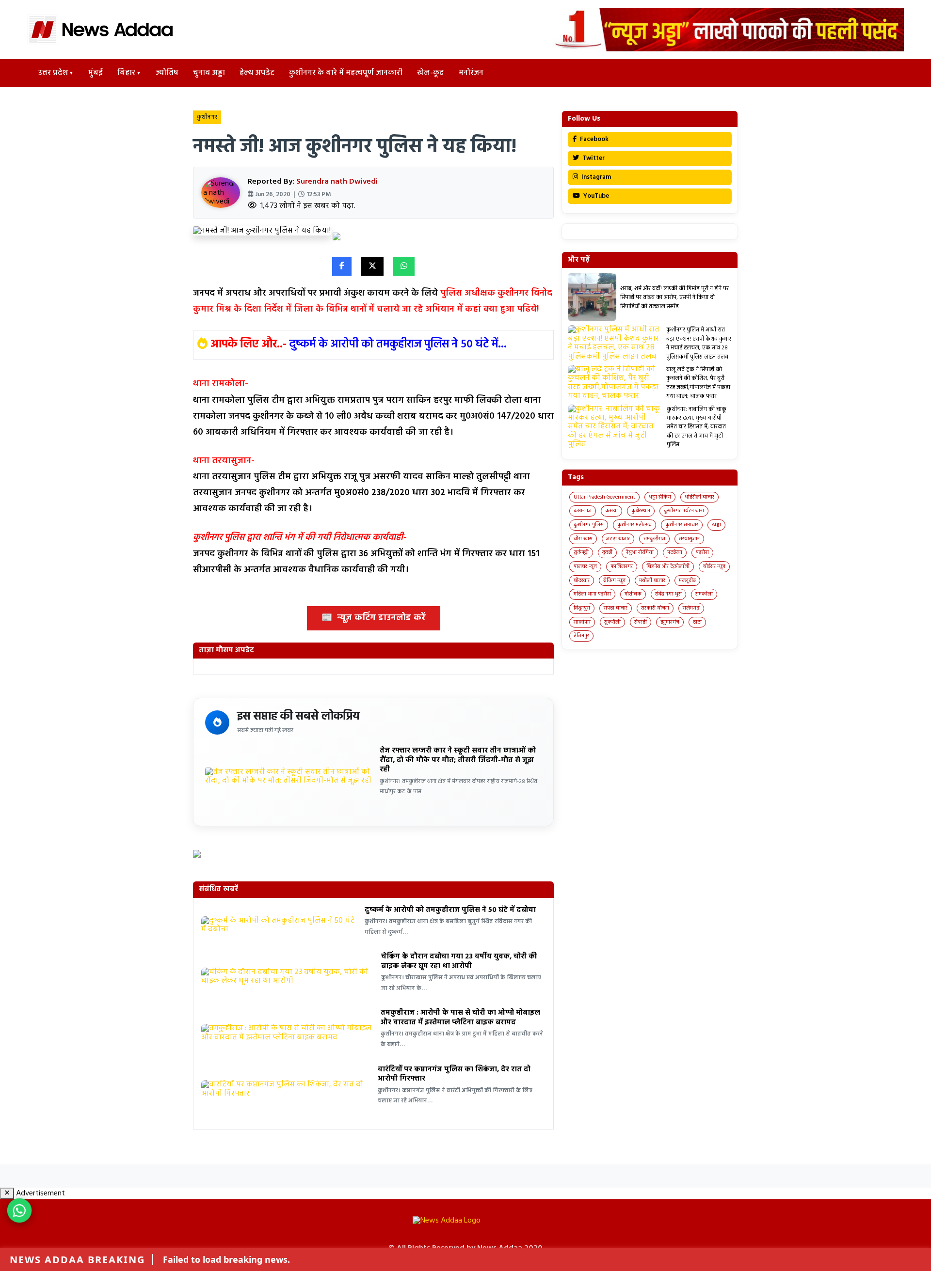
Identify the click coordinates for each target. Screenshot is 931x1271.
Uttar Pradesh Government (604, 497)
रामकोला (704, 594)
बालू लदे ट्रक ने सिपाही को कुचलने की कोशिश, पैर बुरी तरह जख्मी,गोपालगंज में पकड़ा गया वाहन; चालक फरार (698, 383)
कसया (611, 510)
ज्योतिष (167, 73)
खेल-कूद (430, 73)
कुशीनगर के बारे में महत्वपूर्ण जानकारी (345, 73)
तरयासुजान (689, 538)
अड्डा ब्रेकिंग (660, 497)
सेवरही (640, 622)
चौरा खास (583, 538)
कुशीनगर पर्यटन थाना (684, 510)
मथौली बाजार (652, 580)
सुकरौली (612, 622)
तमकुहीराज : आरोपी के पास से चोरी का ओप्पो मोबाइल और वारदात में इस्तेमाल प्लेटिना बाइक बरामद (460, 1017)
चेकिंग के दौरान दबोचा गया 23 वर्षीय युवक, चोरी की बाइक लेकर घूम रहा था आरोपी (459, 961)
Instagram (595, 177)
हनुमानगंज (669, 622)
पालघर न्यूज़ (585, 566)
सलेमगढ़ (691, 608)
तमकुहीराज (654, 538)
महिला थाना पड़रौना (592, 594)
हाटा (697, 622)
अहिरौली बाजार (699, 497)
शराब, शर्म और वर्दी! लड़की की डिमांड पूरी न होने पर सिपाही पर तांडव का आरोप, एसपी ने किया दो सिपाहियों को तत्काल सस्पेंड (674, 298)
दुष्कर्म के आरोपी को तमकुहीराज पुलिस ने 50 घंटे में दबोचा (450, 910)
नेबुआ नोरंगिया (640, 552)
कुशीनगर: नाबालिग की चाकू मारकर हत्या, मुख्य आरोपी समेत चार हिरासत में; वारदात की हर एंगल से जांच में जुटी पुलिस (696, 427)
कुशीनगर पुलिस (589, 524)
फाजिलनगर (621, 566)
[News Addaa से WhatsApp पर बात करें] (19, 1210)
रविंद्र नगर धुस (668, 594)
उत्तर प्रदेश (53, 73)
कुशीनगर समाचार (681, 524)
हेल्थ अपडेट (257, 73)
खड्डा (716, 524)
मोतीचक (633, 594)
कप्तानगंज (583, 510)
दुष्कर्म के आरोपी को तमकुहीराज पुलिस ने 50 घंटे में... (398, 344)
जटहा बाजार (618, 538)
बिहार (126, 73)
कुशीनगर (207, 117)
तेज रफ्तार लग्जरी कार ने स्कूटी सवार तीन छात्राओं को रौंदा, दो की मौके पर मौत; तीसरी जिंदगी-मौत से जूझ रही (458, 760)
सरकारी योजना (655, 608)
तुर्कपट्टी (581, 552)
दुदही (607, 552)
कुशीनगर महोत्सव (634, 524)
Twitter (593, 158)
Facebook (593, 139)
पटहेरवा (674, 552)
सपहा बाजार (615, 608)
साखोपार (582, 622)
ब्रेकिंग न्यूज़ (614, 580)
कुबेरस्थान (640, 510)
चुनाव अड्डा (209, 73)
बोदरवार (582, 580)
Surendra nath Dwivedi (337, 181)
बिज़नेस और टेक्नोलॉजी (668, 566)
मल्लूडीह (687, 580)
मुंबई (95, 73)
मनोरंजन (471, 73)
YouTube (595, 196)
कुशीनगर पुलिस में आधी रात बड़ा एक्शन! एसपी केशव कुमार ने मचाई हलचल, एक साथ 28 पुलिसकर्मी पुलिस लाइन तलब (698, 343)
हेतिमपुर (581, 635)
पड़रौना (702, 552)
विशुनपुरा (582, 608)
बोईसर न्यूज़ (714, 566)
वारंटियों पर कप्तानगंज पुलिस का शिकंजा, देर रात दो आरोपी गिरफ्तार (454, 1074)
